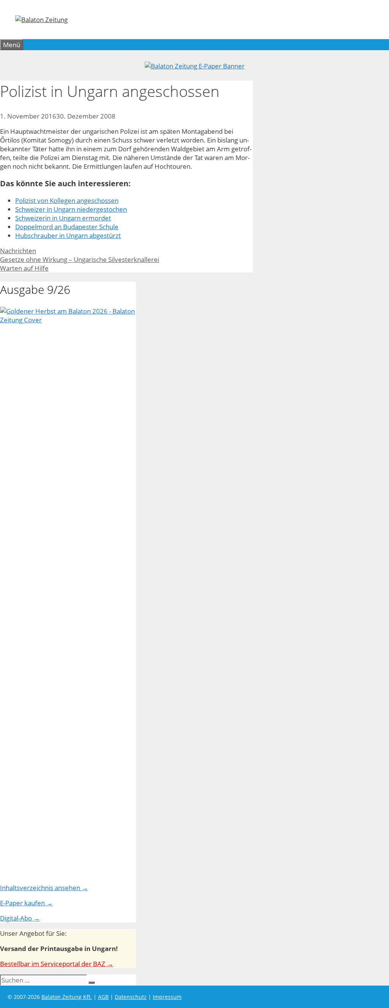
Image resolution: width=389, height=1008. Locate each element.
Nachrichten (18, 250)
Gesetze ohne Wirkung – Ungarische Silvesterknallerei (79, 259)
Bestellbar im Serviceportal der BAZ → (56, 963)
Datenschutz (131, 996)
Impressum (167, 996)
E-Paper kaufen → (26, 903)
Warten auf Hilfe (24, 268)
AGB (103, 996)
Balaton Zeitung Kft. (66, 996)
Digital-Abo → (20, 918)
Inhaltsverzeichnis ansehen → (44, 887)
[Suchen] (92, 982)
